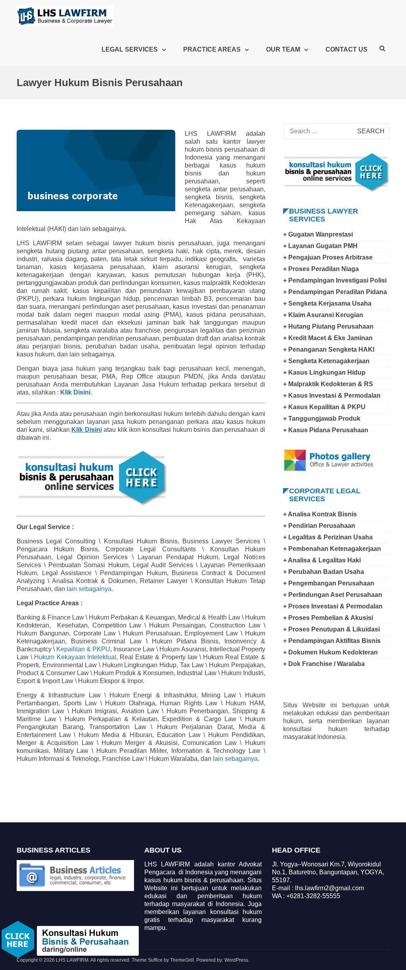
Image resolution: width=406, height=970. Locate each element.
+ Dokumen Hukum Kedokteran (330, 652)
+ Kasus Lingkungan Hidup (324, 372)
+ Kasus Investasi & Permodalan (332, 395)
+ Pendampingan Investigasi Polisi (335, 280)
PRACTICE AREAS (212, 49)
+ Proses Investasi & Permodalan (333, 606)
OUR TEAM (283, 49)
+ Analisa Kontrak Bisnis (320, 514)
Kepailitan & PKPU (83, 649)
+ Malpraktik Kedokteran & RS (328, 384)
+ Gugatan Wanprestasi (318, 234)
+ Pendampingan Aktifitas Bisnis (332, 640)
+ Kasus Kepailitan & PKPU (324, 407)
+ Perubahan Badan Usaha (323, 571)
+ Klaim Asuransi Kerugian (323, 315)
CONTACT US (347, 49)
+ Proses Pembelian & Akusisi (328, 617)
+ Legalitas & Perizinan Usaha (328, 537)
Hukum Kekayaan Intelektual (75, 657)
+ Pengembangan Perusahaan (328, 583)
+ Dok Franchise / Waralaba (324, 663)
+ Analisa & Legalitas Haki (322, 560)
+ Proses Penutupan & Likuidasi (331, 629)
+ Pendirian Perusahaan (319, 525)
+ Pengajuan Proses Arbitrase (328, 257)
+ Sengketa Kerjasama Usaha (327, 303)
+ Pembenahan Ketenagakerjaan (332, 548)
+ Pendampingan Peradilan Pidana (335, 292)
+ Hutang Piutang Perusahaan (328, 326)
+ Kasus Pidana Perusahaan (325, 430)
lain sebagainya (89, 588)
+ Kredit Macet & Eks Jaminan (328, 338)
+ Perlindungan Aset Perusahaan (332, 594)
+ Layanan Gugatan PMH (320, 245)
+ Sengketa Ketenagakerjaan (326, 361)
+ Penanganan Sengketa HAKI (328, 349)
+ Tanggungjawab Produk (321, 418)
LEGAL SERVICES (130, 49)
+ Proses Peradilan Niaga (321, 269)
